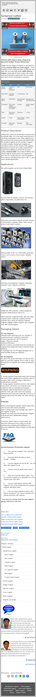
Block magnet (9, 554)
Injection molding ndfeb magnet (11, 517)
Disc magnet (8, 558)
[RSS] (8, 677)
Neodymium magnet (9, 551)
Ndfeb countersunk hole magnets (12, 519)
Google (29, 690)
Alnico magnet (7, 596)
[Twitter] (18, 10)
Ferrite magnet (7, 581)
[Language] (7, 10)
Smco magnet (7, 592)
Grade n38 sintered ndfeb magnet (12, 522)
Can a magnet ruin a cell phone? (11, 515)
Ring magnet (8, 566)
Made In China (21, 692)
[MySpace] (27, 677)
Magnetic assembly (9, 600)
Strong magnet (8, 690)
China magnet (6, 547)
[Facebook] (15, 10)
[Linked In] (22, 10)
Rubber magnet (8, 585)
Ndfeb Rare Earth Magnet (9, 540)
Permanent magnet (10, 688)
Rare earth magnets (25, 688)
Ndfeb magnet (20, 690)
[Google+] (20, 677)
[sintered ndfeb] (18, 55)
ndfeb (15, 528)
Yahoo (12, 692)
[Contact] (11, 10)
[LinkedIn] (24, 677)
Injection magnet (8, 588)
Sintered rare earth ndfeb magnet (11, 524)
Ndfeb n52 (4, 535)
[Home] (4, 10)
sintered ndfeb (6, 528)
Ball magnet (8, 573)
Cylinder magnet (9, 562)
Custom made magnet (11, 577)
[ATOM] (12, 677)
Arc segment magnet (11, 569)
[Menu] (26, 10)
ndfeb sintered (24, 528)
